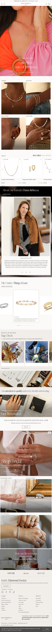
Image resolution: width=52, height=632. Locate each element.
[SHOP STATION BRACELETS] (38, 98)
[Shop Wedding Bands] (30, 496)
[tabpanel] (26, 562)
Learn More (6, 194)
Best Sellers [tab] (37, 155)
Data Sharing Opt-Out (22, 623)
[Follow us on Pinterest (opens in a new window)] (10, 592)
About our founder (21, 190)
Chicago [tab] (22, 556)
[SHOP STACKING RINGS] (38, 134)
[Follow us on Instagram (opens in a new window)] (2, 592)
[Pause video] (49, 432)
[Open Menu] (1, 4)
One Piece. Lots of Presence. (26, 64)
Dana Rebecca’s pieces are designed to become (35, 617)
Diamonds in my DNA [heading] (26, 258)
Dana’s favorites (6, 286)
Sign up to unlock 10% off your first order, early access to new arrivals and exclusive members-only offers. (24, 583)
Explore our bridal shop (10, 471)
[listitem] (26, 236)
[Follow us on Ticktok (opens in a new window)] (14, 592)
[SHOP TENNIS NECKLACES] (13, 98)
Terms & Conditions (12, 623)
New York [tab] (29, 556)
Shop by (3, 156)
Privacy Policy (4, 623)
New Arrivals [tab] (46, 155)
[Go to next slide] (49, 169)
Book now (26, 565)
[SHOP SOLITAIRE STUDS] (13, 134)
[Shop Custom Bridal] (4, 531)
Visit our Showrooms (26, 553)
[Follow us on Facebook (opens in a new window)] (6, 592)
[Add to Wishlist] (19, 159)
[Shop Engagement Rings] (4, 496)
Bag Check (7, 335)
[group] (11, 171)
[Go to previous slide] (2, 169)
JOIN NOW (6, 586)
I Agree (47, 629)
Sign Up (26, 427)
